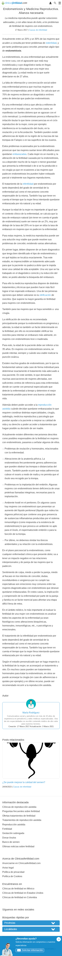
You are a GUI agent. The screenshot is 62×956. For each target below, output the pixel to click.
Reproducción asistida (13, 824)
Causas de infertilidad (38, 30)
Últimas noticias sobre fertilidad (18, 846)
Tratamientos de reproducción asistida (21, 820)
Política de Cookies (12, 876)
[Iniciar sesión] (50, 3)
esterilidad (51, 43)
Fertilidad (7, 829)
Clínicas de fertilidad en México (18, 888)
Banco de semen (11, 842)
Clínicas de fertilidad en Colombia (19, 897)
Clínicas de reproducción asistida (19, 807)
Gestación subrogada (13, 833)
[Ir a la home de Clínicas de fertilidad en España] (14, 3)
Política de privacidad (13, 872)
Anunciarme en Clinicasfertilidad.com (21, 863)
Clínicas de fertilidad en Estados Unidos (22, 893)
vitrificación (45, 295)
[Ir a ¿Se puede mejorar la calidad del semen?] (31, 760)
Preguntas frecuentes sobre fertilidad (21, 811)
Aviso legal (8, 867)
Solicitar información (32, 950)
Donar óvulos (9, 837)
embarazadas (20, 154)
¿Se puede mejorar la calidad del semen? (23, 782)
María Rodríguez (31, 712)
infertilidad (28, 184)
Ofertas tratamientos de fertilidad (18, 816)
